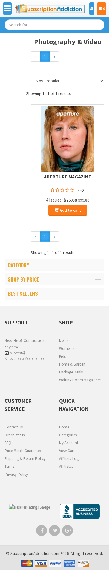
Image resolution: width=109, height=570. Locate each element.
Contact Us (14, 427)
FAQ (8, 442)
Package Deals (71, 372)
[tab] (54, 265)
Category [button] (18, 265)
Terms (9, 466)
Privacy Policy (16, 474)
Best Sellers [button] (23, 294)
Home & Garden (72, 364)
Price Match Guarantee (23, 450)
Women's (66, 348)
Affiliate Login (70, 458)
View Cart (66, 450)
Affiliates (66, 466)
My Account (68, 442)
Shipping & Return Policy (25, 458)
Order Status (15, 435)
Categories (68, 435)
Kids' (63, 356)
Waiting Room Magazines (80, 380)
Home (64, 427)
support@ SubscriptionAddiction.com (27, 355)
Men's (63, 340)
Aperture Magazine (67, 177)
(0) (82, 190)
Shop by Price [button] (23, 279)
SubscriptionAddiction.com (34, 553)
